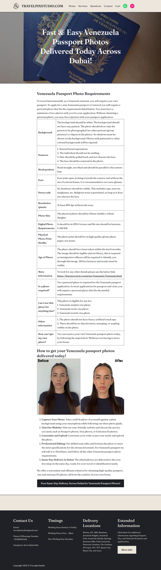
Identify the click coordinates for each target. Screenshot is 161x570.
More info (126, 549)
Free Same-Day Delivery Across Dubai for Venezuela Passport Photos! (80, 483)
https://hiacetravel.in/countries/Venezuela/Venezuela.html (89, 275)
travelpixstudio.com (42, 6)
